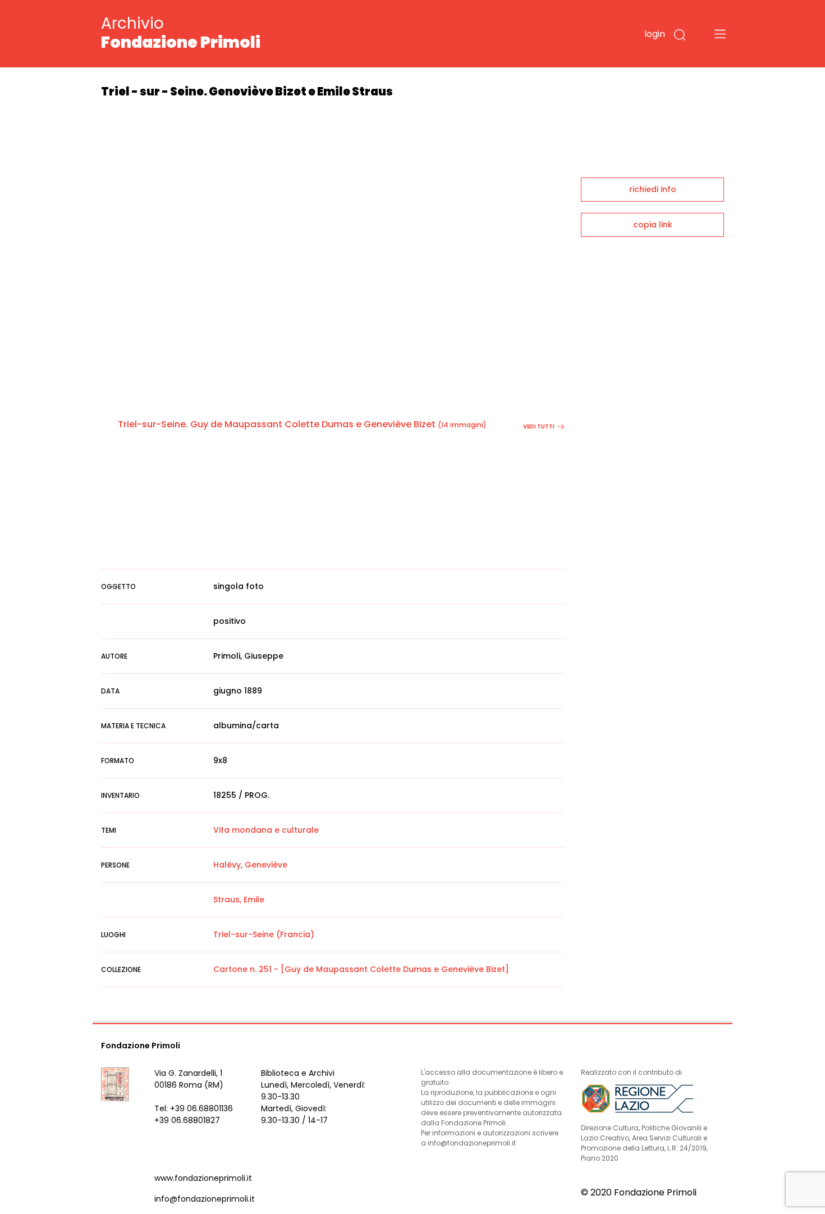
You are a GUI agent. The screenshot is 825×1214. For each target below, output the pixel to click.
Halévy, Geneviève (250, 864)
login (654, 34)
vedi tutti (538, 426)
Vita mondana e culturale (266, 830)
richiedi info (652, 189)
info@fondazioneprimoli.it (204, 1198)
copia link (652, 224)
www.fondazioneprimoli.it (203, 1178)
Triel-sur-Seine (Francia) (263, 934)
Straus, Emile (238, 899)
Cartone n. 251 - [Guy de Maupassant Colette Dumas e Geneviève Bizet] (361, 969)
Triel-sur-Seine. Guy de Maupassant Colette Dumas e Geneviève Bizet (277, 424)
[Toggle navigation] (720, 33)
